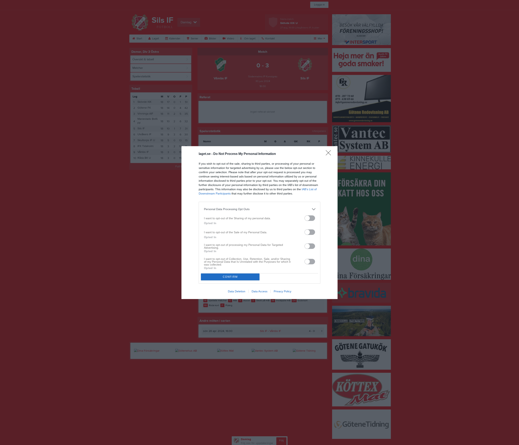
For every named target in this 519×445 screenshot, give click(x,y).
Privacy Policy (282, 291)
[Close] (329, 154)
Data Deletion (236, 291)
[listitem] (259, 209)
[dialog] (259, 222)
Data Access (259, 291)
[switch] (310, 218)
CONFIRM (230, 276)
